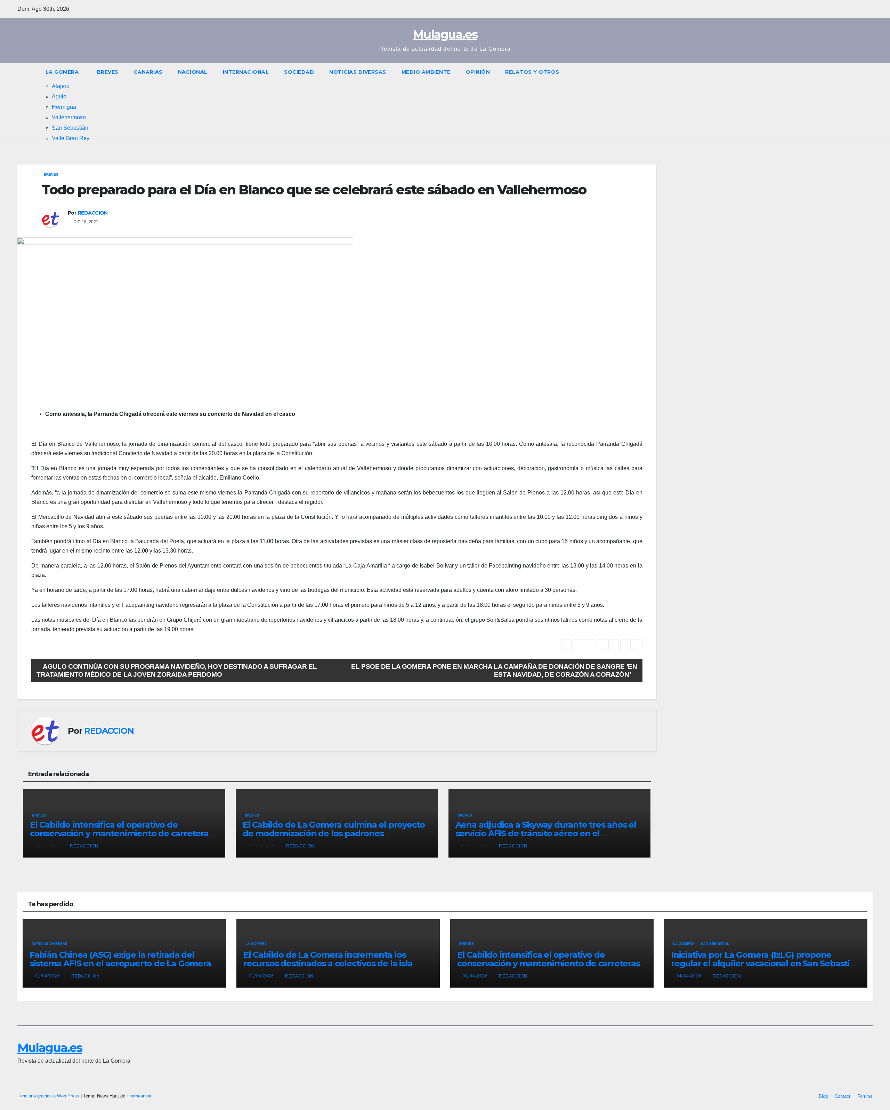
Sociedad (299, 72)
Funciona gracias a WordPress (49, 1096)
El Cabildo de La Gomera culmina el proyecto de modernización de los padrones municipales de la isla (334, 833)
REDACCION (93, 213)
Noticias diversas (357, 72)
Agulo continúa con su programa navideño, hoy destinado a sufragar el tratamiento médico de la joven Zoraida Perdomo (177, 670)
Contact (842, 1096)
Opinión (478, 72)
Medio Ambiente (426, 72)
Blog (823, 1096)
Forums (865, 1096)
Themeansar (139, 1096)
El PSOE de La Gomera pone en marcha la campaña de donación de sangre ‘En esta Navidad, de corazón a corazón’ (494, 670)
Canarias (148, 72)
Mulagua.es (445, 34)
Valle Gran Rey (70, 138)
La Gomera (62, 72)
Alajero (61, 86)
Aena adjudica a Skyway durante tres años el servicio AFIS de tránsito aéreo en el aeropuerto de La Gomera (545, 833)
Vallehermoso (69, 117)
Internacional (246, 72)
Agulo (59, 96)
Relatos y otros (532, 72)
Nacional (193, 72)
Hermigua (64, 107)
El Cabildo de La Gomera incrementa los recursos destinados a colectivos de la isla (327, 959)
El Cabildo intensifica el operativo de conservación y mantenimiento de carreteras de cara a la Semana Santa (121, 833)
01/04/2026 (48, 976)
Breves (108, 72)
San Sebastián (70, 128)
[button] (868, 103)
